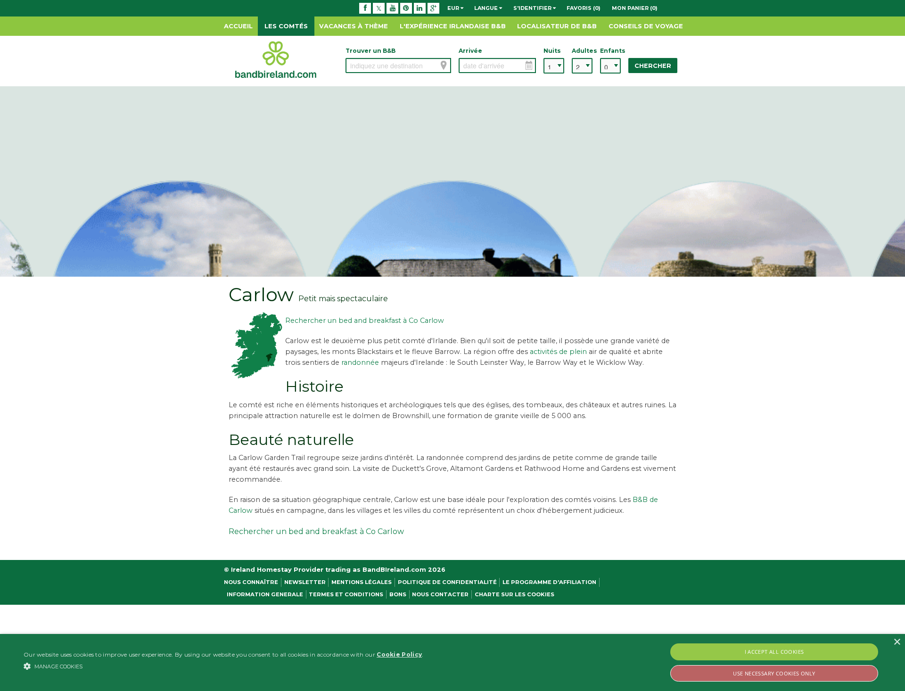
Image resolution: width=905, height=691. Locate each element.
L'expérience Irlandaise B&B (453, 26)
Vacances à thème (353, 26)
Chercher (652, 65)
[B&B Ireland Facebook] (365, 8)
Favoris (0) (584, 8)
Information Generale (265, 594)
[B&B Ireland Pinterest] (406, 8)
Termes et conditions (346, 594)
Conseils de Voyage (646, 26)
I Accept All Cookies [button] (774, 651)
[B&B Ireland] (276, 59)
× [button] (896, 642)
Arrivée (470, 50)
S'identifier (533, 8)
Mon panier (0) (635, 8)
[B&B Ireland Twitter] (379, 8)
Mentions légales (361, 582)
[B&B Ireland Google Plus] (433, 8)
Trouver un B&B (370, 50)
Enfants (610, 50)
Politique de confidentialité (447, 582)
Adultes (582, 50)
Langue (486, 8)
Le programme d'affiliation (549, 582)
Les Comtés (286, 26)
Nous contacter (440, 594)
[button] (223, 666)
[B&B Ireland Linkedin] (420, 8)
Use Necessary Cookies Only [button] (774, 673)
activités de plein (558, 351)
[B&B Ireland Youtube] (392, 8)
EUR (454, 8)
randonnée (361, 362)
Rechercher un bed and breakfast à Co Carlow (364, 320)
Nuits (552, 50)
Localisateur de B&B (557, 26)
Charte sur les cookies (514, 594)
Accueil (238, 26)
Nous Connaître (251, 582)
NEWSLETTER (305, 582)
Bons (397, 594)
